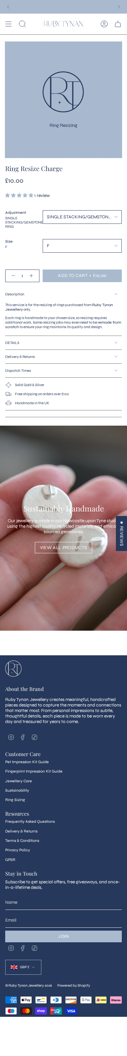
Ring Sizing (15, 800)
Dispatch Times (18, 370)
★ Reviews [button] (121, 533)
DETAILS (12, 342)
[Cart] (118, 24)
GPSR (10, 859)
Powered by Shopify (73, 985)
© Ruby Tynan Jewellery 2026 (28, 985)
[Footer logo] (13, 668)
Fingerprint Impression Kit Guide (34, 771)
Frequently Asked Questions (30, 821)
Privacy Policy (17, 850)
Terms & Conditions (22, 840)
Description (14, 294)
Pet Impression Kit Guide (27, 762)
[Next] (119, 7)
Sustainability (17, 790)
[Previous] (8, 7)
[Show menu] (8, 24)
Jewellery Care (18, 781)
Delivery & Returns (20, 356)
